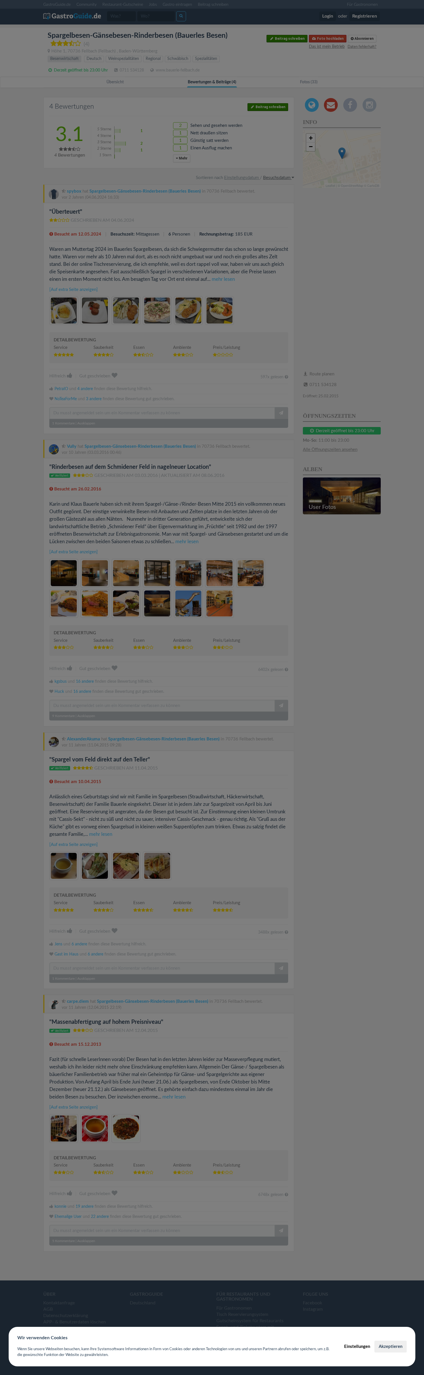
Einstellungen (357, 1346)
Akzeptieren (390, 1346)
